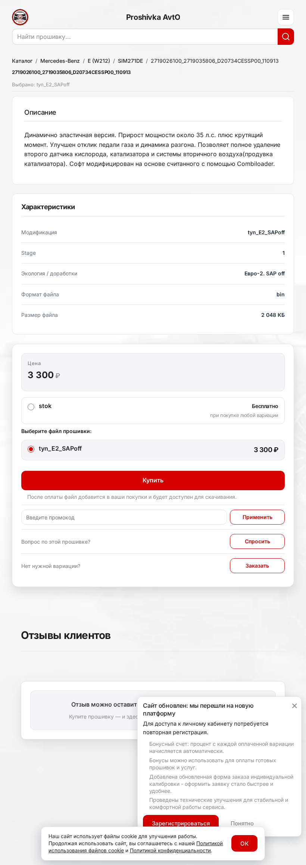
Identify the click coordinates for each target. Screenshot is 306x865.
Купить (153, 480)
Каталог (22, 61)
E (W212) (99, 61)
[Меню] (286, 17)
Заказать (257, 565)
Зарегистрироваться (181, 823)
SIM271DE (130, 61)
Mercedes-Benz (60, 61)
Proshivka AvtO (153, 17)
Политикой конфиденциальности (170, 850)
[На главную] (20, 17)
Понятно (242, 823)
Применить (257, 517)
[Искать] (286, 36)
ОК (244, 843)
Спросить (257, 541)
